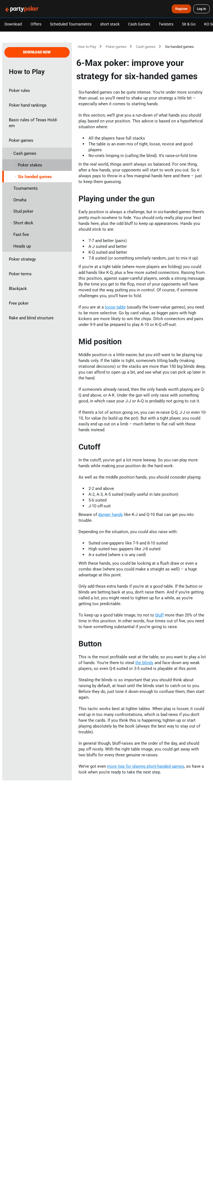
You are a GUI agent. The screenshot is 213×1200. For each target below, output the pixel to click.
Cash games (146, 46)
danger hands (110, 514)
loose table (115, 307)
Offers (36, 24)
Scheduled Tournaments (71, 24)
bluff (159, 615)
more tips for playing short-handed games (145, 766)
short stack (110, 24)
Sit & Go (189, 24)
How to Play (87, 46)
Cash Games (139, 24)
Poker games (116, 46)
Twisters (166, 24)
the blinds (144, 662)
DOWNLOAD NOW (37, 52)
